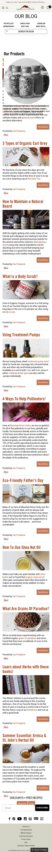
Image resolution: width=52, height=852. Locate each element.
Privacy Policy (26, 839)
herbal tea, (32, 710)
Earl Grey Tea (34, 178)
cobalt (12, 373)
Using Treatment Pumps (21, 335)
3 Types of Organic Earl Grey (25, 143)
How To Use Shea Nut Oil (22, 547)
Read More (43, 127)
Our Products (19, 131)
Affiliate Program (26, 833)
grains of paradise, (27, 638)
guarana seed (28, 117)
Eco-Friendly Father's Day (23, 480)
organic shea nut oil (35, 577)
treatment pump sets (38, 361)
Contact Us (26, 827)
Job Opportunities (26, 830)
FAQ (26, 842)
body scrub (9, 312)
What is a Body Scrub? (20, 276)
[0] (48, 9)
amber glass (23, 373)
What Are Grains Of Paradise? (26, 609)
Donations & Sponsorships (26, 846)
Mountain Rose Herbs (20, 425)
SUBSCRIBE (42, 808)
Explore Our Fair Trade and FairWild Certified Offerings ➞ (26, 2)
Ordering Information (26, 836)
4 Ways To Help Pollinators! (24, 399)
